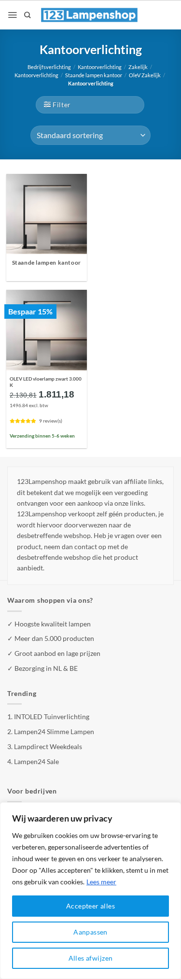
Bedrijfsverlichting (49, 67)
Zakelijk (138, 67)
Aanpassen (90, 932)
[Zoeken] (27, 15)
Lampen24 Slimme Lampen (54, 731)
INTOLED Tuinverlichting (51, 716)
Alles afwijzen (91, 958)
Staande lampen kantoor (93, 75)
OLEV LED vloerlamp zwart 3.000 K (46, 382)
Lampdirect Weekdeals (48, 746)
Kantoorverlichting (100, 67)
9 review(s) (50, 421)
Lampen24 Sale (36, 761)
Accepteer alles (90, 906)
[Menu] (12, 15)
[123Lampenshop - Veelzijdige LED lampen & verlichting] (89, 15)
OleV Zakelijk (145, 75)
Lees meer (101, 882)
